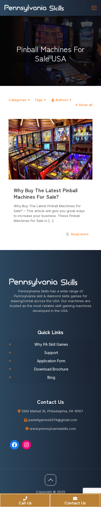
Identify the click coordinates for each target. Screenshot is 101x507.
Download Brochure (51, 369)
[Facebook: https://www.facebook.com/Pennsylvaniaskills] (14, 444)
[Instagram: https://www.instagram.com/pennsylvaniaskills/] (26, 444)
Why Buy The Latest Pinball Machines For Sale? (45, 193)
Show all (85, 105)
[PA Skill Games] (34, 7)
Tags (38, 100)
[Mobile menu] (94, 7)
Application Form (51, 361)
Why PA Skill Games (51, 344)
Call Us (25, 503)
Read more (80, 234)
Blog (51, 377)
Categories (17, 100)
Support (51, 352)
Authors (61, 100)
